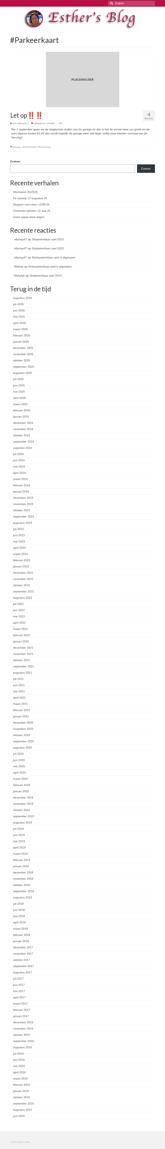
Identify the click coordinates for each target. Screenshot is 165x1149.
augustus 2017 (22, 972)
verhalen (50, 123)
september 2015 (23, 1103)
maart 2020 (20, 778)
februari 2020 (21, 785)
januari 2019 (21, 866)
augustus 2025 (22, 372)
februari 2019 (21, 860)
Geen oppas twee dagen (28, 217)
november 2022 (23, 579)
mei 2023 (19, 541)
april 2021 (19, 697)
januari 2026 (21, 341)
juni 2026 (19, 310)
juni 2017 (19, 984)
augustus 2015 (22, 1109)
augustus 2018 (22, 897)
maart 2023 (20, 554)
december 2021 (23, 647)
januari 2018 (21, 941)
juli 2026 (18, 304)
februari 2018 (21, 934)
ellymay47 (22, 123)
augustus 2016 (22, 1047)
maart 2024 (20, 479)
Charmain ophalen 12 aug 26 (31, 210)
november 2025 (23, 354)
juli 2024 (18, 454)
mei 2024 (19, 466)
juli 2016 (18, 1053)
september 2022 (23, 591)
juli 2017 (18, 978)
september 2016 (23, 1041)
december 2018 (23, 872)
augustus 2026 (22, 298)
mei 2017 (19, 991)
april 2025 (19, 397)
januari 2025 (21, 416)
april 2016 (19, 1072)
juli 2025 (18, 379)
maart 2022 (20, 628)
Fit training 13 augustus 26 (30, 198)
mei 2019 (19, 841)
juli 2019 (18, 828)
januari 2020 (21, 791)
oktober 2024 (21, 435)
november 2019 (23, 803)
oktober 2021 (21, 660)
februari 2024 (21, 485)
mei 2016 (19, 1066)
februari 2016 (21, 1084)
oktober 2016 (21, 1034)
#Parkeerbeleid (30, 147)
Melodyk (19, 275)
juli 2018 (18, 903)
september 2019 (23, 816)
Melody (18, 266)
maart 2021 (20, 703)
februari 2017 (21, 1009)
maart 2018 (20, 928)
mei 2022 (19, 616)
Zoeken (15, 161)
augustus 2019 (22, 822)
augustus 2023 (22, 522)
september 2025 (23, 366)
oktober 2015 (21, 1097)
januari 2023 (21, 566)
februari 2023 (21, 560)
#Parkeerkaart (44, 147)
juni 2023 (19, 535)
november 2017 (23, 953)
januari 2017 (21, 1016)
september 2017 (23, 966)
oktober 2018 (21, 885)
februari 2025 (21, 410)
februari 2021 (21, 710)
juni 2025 (19, 385)
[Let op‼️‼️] (82, 79)
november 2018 (23, 878)
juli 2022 (18, 604)
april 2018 (19, 922)
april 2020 (19, 772)
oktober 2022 (21, 585)
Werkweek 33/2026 (25, 192)
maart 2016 (20, 1078)
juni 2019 (19, 835)
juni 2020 (19, 760)
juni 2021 (19, 685)
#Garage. (16, 147)
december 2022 (23, 572)
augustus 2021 (22, 672)
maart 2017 (20, 1003)
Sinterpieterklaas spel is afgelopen (53, 257)
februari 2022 (21, 635)
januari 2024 (21, 491)
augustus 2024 (22, 447)
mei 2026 (19, 316)
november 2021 (23, 653)
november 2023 (23, 504)
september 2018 (23, 891)
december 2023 (23, 497)
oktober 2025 (21, 360)
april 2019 (19, 847)
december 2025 (23, 347)
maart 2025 (20, 404)
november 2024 (23, 429)
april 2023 (19, 547)
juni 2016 (19, 1059)
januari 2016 (21, 1091)
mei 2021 (19, 691)
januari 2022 (21, 641)
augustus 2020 (22, 747)
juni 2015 (19, 1116)
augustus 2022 (22, 597)
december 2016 (23, 1022)
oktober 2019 (21, 810)
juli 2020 (18, 753)
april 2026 (19, 323)
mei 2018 (19, 916)
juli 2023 (18, 529)
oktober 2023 (21, 510)
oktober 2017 (21, 959)
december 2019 (23, 797)
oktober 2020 (21, 735)
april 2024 (19, 472)
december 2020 (23, 722)
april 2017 (19, 997)
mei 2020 (19, 766)
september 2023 (23, 516)
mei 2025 (19, 391)
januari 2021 (21, 716)
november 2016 (23, 1028)
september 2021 (23, 666)
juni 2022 (19, 610)
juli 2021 (18, 678)
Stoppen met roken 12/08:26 (31, 204)
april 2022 (19, 622)
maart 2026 (20, 329)
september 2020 (23, 741)
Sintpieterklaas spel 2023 (48, 239)
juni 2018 (19, 910)
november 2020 (23, 728)
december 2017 (23, 947)
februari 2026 (21, 335)
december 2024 (23, 422)
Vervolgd (16, 137)
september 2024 (23, 441)
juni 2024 (19, 460)
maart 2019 (20, 853)
